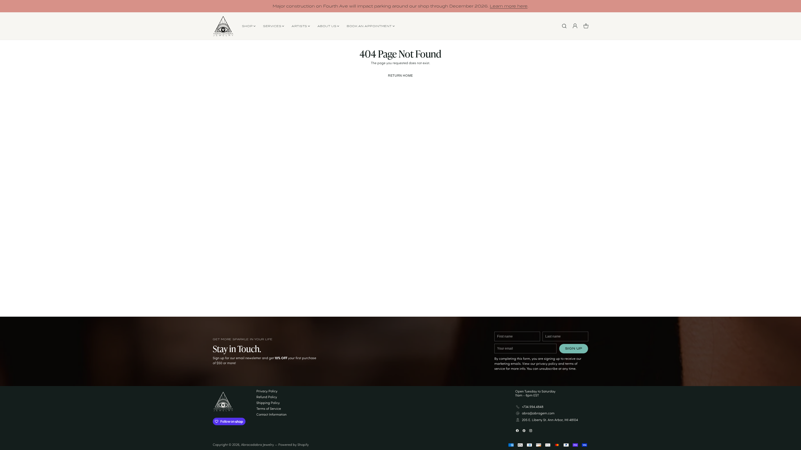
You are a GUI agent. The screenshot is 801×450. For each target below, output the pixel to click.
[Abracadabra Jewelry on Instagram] (407, 277)
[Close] (441, 170)
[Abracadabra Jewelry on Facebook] (393, 277)
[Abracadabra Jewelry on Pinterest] (400, 277)
